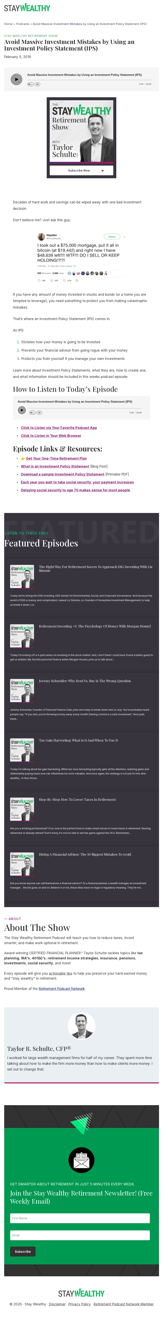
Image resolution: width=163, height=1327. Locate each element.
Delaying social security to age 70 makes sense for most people (75, 490)
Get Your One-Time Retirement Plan (56, 458)
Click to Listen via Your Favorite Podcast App (59, 428)
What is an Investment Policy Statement (55, 466)
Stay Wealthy (27, 7)
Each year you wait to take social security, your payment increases (77, 482)
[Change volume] (37, 84)
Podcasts (22, 24)
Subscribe (23, 1252)
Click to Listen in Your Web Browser (51, 436)
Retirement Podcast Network (62, 989)
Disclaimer (57, 1304)
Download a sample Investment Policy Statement (62, 474)
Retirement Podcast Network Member (124, 1304)
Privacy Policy (79, 1304)
